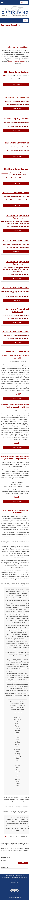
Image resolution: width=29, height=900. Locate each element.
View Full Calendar (22, 862)
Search (25, 20)
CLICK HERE (4, 836)
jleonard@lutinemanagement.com (16, 61)
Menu (2, 2)
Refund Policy (14, 884)
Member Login (24, 2)
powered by (10, 897)
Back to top (14, 894)
